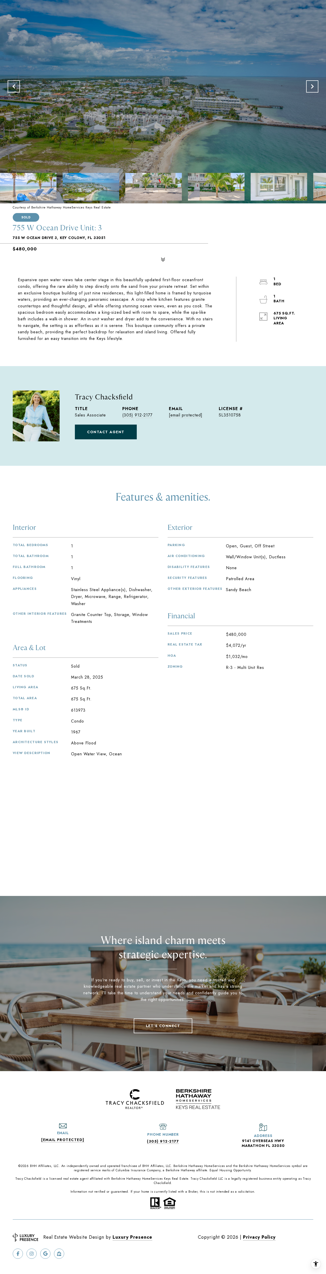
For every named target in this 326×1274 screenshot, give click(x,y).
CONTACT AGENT (106, 431)
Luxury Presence (132, 1237)
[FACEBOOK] (18, 1254)
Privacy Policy (259, 1237)
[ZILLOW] (59, 1254)
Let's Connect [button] (163, 1025)
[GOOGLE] (45, 1254)
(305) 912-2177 (137, 415)
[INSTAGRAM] (31, 1254)
